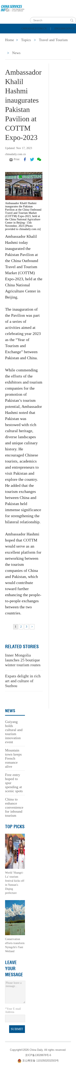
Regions (59, 47)
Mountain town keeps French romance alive (13, 758)
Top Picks (15, 827)
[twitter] (32, 159)
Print (16, 159)
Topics (36, 47)
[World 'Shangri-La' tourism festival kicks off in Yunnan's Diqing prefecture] (15, 850)
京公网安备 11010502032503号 (40, 1060)
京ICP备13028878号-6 (38, 1055)
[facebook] (25, 159)
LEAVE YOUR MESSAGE (14, 968)
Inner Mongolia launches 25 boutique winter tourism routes (23, 660)
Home (9, 36)
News (53, 36)
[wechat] (39, 159)
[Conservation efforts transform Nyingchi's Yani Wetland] (15, 917)
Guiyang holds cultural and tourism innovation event (13, 732)
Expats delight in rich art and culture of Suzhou (23, 681)
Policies (32, 36)
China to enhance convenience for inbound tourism (14, 807)
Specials (12, 47)
